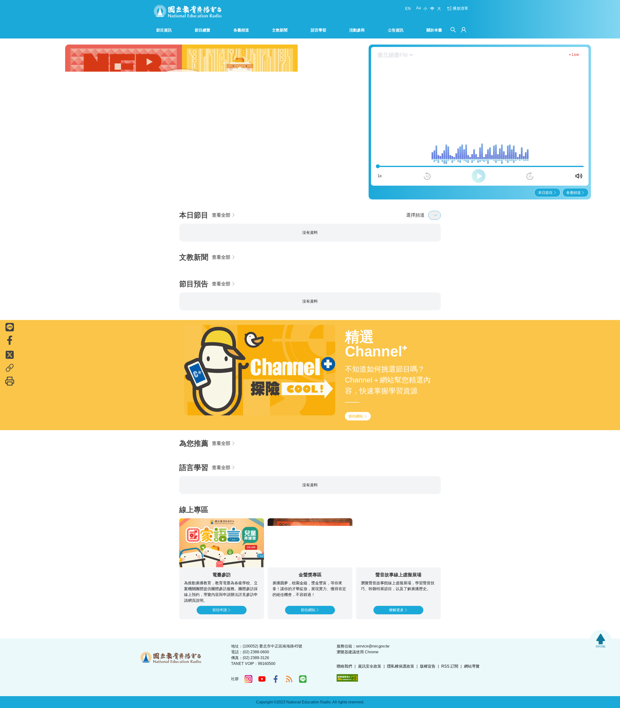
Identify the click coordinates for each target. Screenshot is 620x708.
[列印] (10, 381)
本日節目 (545, 192)
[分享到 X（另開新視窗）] (9, 354)
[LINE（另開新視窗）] (303, 679)
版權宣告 (427, 666)
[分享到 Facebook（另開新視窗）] (9, 340)
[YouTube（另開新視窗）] (262, 679)
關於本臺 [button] (434, 30)
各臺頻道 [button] (241, 30)
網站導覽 (472, 666)
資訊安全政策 (369, 666)
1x (380, 176)
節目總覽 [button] (202, 30)
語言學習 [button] (318, 30)
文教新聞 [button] (279, 30)
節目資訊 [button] (164, 30)
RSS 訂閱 (449, 666)
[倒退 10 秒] (427, 176)
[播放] (478, 176)
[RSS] (289, 679)
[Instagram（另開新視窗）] (248, 679)
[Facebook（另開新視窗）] (275, 679)
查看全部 (221, 215)
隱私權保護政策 (400, 666)
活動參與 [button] (357, 30)
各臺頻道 (573, 192)
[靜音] (579, 176)
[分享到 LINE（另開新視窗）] (10, 327)
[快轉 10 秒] (530, 176)
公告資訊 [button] (395, 30)
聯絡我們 (344, 666)
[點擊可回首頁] (188, 11)
